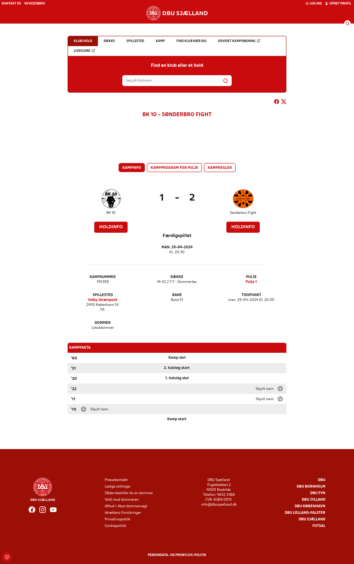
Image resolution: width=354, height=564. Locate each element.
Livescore (82, 51)
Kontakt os (11, 3)
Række (176, 277)
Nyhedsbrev (34, 3)
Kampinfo (131, 168)
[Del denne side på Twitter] (283, 102)
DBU (321, 480)
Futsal (318, 526)
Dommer (103, 323)
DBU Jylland (313, 500)
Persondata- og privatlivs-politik (177, 555)
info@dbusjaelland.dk (219, 504)
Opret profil (340, 3)
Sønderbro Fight (243, 213)
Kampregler (220, 168)
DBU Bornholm (311, 486)
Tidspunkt (251, 295)
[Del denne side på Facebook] (276, 102)
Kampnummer (103, 277)
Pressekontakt (116, 480)
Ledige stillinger (118, 486)
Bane (177, 295)
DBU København (310, 506)
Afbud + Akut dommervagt (126, 506)
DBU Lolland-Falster (305, 513)
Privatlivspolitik (117, 519)
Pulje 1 (251, 282)
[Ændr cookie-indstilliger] (7, 557)
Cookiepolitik (115, 526)
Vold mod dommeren (122, 500)
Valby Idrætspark (102, 300)
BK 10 (111, 213)
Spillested (103, 295)
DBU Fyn (317, 493)
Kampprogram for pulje (174, 168)
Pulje (251, 277)
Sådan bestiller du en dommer (129, 493)
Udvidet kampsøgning (236, 41)
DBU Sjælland (312, 519)
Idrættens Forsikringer (123, 513)
